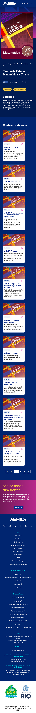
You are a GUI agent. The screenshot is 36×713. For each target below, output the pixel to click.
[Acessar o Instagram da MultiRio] (10, 526)
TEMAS (17, 587)
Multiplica (17, 584)
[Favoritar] (22, 144)
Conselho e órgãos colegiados (17, 604)
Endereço (18, 634)
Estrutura (18, 539)
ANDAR (17, 574)
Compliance (17, 601)
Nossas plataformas (18, 570)
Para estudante (18, 551)
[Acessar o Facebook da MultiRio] (21, 526)
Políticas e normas (17, 608)
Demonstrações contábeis (17, 614)
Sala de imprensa (18, 542)
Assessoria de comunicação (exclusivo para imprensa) (18, 656)
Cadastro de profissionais (17, 621)
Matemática (7, 89)
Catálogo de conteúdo (18, 545)
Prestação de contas (17, 611)
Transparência (18, 594)
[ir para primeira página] (7, 471)
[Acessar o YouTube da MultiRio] (4, 526)
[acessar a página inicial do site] (9, 3)
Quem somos (18, 536)
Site (18, 532)
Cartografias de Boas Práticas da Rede (17, 577)
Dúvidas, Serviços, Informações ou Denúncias (18, 667)
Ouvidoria (18, 647)
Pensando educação (18, 561)
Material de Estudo (20, 89)
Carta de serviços (17, 598)
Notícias (18, 558)
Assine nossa (13, 488)
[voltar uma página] (11, 471)
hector (17, 581)
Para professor (18, 548)
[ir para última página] (28, 471)
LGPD (17, 624)
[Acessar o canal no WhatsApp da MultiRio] (26, 526)
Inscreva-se (18, 508)
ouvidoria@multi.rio (18, 650)
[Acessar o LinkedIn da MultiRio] (31, 526)
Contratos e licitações (17, 617)
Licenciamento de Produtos (17, 564)
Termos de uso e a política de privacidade (18, 627)
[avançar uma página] (24, 471)
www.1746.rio (20, 674)
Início (4, 64)
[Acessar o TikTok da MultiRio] (15, 526)
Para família (18, 554)
